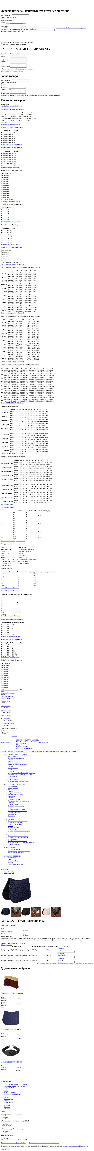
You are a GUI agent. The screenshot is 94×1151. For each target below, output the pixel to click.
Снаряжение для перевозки (16, 809)
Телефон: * (4, 19)
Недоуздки (11, 796)
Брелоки (10, 859)
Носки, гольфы (13, 768)
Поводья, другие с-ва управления (18, 801)
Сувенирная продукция (15, 864)
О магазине (8, 1105)
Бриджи (10, 759)
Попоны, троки (13, 804)
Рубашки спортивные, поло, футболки (20, 774)
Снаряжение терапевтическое (17, 811)
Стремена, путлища (14, 812)
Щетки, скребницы (14, 844)
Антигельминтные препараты (17, 821)
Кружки (10, 862)
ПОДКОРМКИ (21, 743)
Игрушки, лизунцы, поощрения (18, 837)
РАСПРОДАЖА (9, 871)
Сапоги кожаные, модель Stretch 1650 (12, 361)
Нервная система (13, 827)
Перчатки (11, 771)
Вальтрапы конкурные (50, 751)
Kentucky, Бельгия (10, 925)
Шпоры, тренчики (14, 779)
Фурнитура (11, 816)
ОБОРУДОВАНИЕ (22, 746)
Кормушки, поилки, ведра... (17, 852)
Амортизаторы (12, 786)
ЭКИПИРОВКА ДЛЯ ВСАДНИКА (27, 740)
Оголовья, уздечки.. (14, 799)
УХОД (18, 745)
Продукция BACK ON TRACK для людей (21, 773)
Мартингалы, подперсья (15, 794)
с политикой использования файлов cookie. (74, 1146)
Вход (2, 693)
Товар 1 (5, 730)
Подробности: (5, 93)
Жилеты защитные (14, 763)
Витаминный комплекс (15, 822)
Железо (10, 791)
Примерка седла (9, 1102)
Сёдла (10, 807)
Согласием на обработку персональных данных (71, 28)
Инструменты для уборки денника (19, 851)
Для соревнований (14, 849)
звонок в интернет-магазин (7, 695)
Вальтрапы (38, 751)
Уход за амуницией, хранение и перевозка (21, 842)
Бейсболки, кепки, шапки (16, 758)
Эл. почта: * (4, 87)
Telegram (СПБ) (5, 701)
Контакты (45, 742)
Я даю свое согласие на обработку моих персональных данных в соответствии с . (46, 28)
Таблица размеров (6, 945)
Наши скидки (8, 1099)
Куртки (10, 766)
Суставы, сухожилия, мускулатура (19, 831)
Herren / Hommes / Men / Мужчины (11, 144)
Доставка (7, 1097)
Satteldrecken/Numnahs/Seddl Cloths (11, 106)
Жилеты (10, 761)
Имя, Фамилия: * (6, 15)
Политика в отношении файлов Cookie (13, 1143)
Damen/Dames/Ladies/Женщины (10, 124)
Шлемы (10, 778)
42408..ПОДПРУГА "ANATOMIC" (11, 1062)
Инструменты (12, 839)
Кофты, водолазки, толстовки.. (17, 764)
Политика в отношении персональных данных (44, 1143)
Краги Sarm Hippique (7, 504)
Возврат (6, 1100)
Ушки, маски (12, 814)
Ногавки (10, 797)
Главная (3, 751)
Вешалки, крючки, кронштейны (18, 836)
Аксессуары (12, 756)
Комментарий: (5, 26)
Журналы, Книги (13, 861)
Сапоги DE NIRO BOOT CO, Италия (12, 403)
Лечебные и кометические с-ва (17, 841)
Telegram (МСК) (6, 698)
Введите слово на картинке (28, 29)
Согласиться (5, 1149)
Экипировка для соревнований (18, 781)
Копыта (10, 826)
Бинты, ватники (13, 788)
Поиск (20, 689)
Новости (9, 742)
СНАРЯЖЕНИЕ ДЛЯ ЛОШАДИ (26, 741)
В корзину (61, 948)
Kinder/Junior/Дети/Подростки (10, 167)
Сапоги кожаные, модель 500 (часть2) (12, 313)
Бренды (40, 742)
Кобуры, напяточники (15, 793)
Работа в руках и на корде (16, 806)
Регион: (3, 22)
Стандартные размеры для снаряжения (13, 541)
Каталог (14, 736)
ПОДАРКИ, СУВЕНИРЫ (24, 748)
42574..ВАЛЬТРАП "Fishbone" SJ (11, 1029)
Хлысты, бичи (12, 776)
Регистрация (11, 693)
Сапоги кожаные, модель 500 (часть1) (12, 264)
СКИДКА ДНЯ (9, 873)
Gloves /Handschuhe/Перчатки (10, 588)
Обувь (10, 769)
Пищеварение (12, 829)
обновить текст (15, 29)
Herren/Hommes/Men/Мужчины (10, 222)
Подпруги (11, 802)
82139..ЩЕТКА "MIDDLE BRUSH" (12, 993)
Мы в (2, 691)
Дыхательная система (15, 824)
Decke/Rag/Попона (6, 565)
